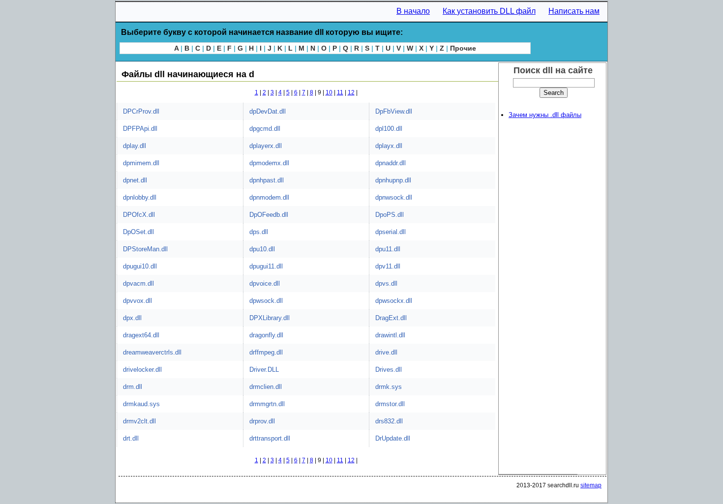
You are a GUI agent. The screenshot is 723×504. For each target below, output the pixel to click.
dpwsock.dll (266, 300)
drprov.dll (262, 421)
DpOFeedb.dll (268, 214)
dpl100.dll (388, 128)
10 (329, 92)
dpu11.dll (387, 249)
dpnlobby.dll (139, 197)
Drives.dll (388, 369)
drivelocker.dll (142, 369)
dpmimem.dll (141, 163)
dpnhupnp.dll (393, 180)
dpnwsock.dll (393, 197)
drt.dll (131, 438)
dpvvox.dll (137, 300)
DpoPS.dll (389, 214)
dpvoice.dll (264, 283)
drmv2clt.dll (139, 421)
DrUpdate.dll (392, 438)
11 (340, 92)
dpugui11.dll (266, 266)
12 (351, 92)
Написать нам (574, 11)
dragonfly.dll (266, 335)
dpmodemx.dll (269, 163)
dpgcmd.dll (264, 128)
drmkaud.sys (141, 404)
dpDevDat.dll (267, 111)
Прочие (463, 48)
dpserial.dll (390, 232)
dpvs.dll (386, 283)
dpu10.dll (262, 249)
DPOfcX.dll (139, 214)
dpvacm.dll (138, 283)
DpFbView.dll (393, 111)
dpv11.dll (387, 266)
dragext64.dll (141, 335)
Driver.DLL (264, 369)
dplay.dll (134, 145)
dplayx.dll (388, 145)
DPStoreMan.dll (145, 249)
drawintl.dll (390, 335)
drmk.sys (388, 386)
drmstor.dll (390, 404)
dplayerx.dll (265, 145)
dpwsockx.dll (393, 300)
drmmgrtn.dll (267, 404)
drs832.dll (389, 421)
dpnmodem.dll (269, 197)
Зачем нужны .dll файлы (545, 115)
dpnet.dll (135, 180)
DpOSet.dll (138, 232)
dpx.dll (132, 318)
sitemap (591, 485)
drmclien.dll (265, 386)
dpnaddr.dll (390, 163)
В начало (413, 11)
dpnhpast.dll (266, 180)
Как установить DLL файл (489, 11)
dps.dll (258, 232)
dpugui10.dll (140, 266)
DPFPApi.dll (140, 128)
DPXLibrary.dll (269, 318)
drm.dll (132, 386)
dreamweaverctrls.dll (152, 352)
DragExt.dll (391, 318)
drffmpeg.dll (266, 352)
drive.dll (386, 352)
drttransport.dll (269, 438)
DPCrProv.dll (141, 111)
